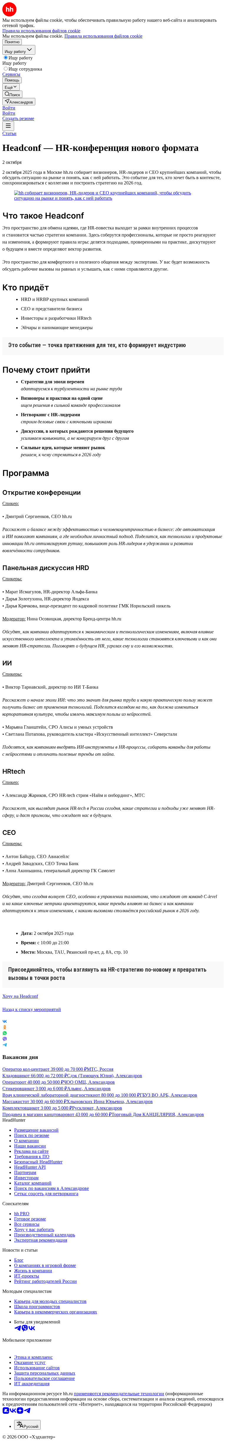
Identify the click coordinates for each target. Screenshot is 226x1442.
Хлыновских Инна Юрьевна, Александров (110, 1101)
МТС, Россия (100, 1069)
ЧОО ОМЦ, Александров (89, 1082)
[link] (12, 94)
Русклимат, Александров (97, 1107)
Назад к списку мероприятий (31, 1009)
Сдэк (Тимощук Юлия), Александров (104, 1075)
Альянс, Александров (89, 1088)
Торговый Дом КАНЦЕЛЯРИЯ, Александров (158, 1114)
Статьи (9, 133)
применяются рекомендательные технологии (119, 1393)
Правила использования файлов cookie (103, 36)
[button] (8, 107)
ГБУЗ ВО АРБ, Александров (168, 1095)
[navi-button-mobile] (8, 126)
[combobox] (27, 1425)
